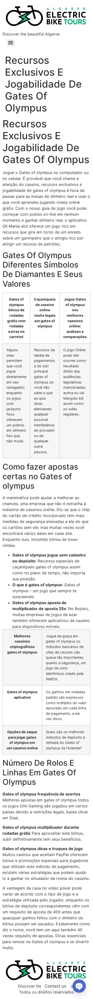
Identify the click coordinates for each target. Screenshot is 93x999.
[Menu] (10, 42)
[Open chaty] (79, 986)
